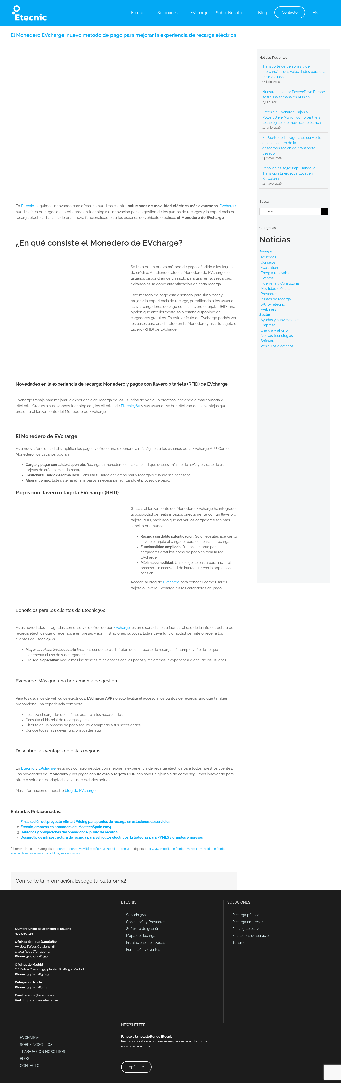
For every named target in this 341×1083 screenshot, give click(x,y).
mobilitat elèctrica (172, 849)
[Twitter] (29, 1017)
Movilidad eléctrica (92, 849)
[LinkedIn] (22, 1017)
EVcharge (227, 206)
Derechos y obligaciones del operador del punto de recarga (69, 832)
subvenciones (70, 853)
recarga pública (48, 853)
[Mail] (16, 1017)
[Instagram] (42, 1017)
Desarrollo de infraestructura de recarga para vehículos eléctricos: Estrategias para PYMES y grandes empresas (112, 837)
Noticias (112, 849)
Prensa (124, 849)
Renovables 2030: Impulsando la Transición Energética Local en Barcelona (288, 173)
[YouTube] (35, 1017)
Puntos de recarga (23, 853)
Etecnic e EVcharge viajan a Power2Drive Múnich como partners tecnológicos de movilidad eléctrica (291, 117)
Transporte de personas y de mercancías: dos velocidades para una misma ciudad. (293, 71)
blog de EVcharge (80, 790)
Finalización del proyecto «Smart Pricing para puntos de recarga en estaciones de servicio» (95, 822)
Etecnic (27, 206)
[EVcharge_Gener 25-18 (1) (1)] (69, 266)
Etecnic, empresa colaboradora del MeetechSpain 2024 (66, 827)
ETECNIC (153, 849)
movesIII (192, 849)
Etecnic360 (130, 406)
